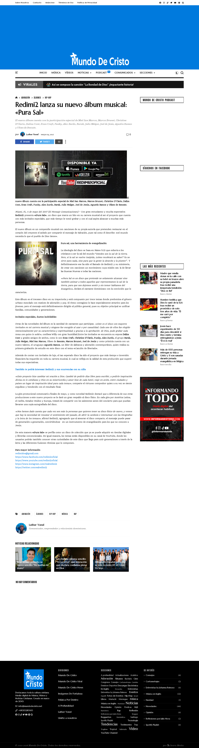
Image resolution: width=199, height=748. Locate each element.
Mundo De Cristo (67, 675)
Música (65, 514)
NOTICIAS (83, 72)
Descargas (122, 685)
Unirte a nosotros (67, 717)
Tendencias (109, 724)
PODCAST (101, 72)
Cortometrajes (125, 682)
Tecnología (133, 720)
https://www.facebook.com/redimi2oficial (36, 457)
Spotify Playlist (107, 721)
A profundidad (107, 675)
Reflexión (133, 710)
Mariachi (112, 699)
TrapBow (104, 729)
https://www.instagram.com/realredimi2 (36, 464)
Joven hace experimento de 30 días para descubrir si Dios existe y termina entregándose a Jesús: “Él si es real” (171, 333)
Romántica (121, 717)
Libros (103, 699)
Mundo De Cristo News (70, 687)
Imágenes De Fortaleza (70, 693)
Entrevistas (133, 689)
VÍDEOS (69, 72)
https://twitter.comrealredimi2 (31, 467)
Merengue (123, 699)
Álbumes (37, 97)
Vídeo (133, 729)
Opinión (118, 707)
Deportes (113, 686)
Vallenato (123, 729)
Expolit (103, 696)
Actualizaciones (122, 675)
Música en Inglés (108, 703)
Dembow (105, 686)
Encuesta (118, 689)
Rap (75, 514)
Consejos (115, 682)
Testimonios (126, 724)
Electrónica (133, 685)
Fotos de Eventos (115, 696)
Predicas (128, 707)
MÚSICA (56, 72)
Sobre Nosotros (22, 3)
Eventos (133, 692)
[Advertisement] (99, 30)
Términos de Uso (66, 3)
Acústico (134, 675)
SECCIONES (146, 72)
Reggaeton (106, 717)
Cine (136, 679)
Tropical (113, 729)
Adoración (25, 97)
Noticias (132, 703)
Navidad (121, 704)
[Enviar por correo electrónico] (59, 141)
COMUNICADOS (124, 72)
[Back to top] (192, 741)
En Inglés (105, 689)
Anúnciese (49, 3)
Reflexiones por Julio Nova (111, 714)
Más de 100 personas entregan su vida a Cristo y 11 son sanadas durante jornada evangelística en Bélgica (171, 355)
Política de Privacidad (87, 3)
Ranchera (105, 711)
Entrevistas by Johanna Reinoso (114, 692)
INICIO (43, 72)
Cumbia (135, 682)
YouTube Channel (109, 733)
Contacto (37, 3)
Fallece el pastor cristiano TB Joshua (70, 85)
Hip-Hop (48, 97)
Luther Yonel (65, 711)
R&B (136, 707)
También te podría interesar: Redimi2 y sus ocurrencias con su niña (50, 369)
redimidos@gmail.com (26, 453)
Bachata (128, 679)
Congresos (105, 682)
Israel (136, 696)
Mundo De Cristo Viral (70, 681)
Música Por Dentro (68, 699)
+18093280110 (25, 710)
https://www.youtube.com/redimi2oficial (36, 460)
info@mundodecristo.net (30, 706)
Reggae (135, 714)
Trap (136, 725)
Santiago (134, 717)
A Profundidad (66, 705)
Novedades (106, 707)
